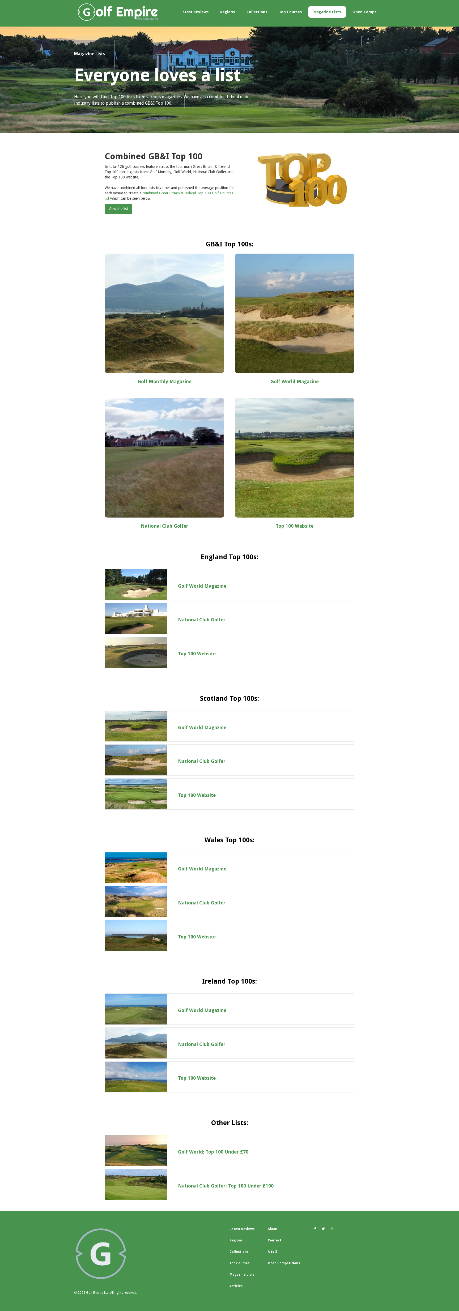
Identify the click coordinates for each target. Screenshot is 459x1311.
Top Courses (290, 12)
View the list (118, 209)
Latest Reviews (194, 12)
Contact (274, 1240)
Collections (256, 12)
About (273, 1229)
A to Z (272, 1252)
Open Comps (364, 12)
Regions (227, 12)
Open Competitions (284, 1263)
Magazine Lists (327, 12)
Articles (236, 1286)
